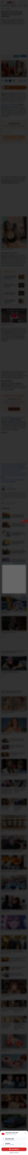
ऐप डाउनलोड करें (15, 1149)
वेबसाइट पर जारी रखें (14, 1152)
